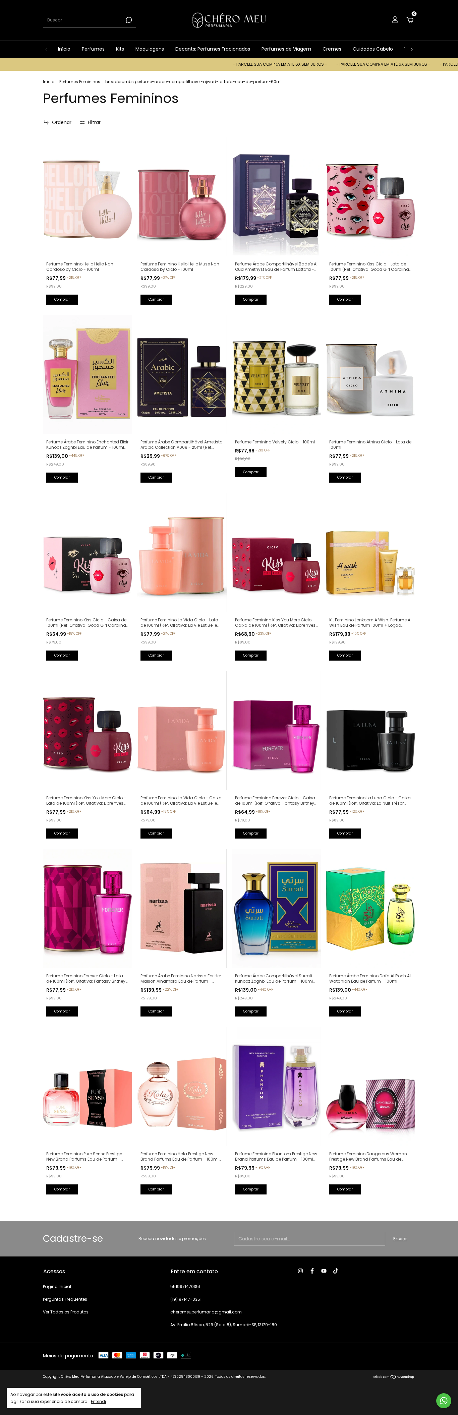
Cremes (332, 49)
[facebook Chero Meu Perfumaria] (312, 1271)
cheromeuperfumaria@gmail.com (206, 1312)
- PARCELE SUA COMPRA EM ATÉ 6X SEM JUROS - (239, 64)
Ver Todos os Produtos (66, 1312)
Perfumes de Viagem (286, 49)
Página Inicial (57, 1286)
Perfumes (93, 49)
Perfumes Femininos (79, 81)
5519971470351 (185, 1286)
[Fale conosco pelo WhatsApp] (443, 1400)
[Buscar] (128, 20)
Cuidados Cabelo (373, 49)
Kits (120, 49)
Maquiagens (149, 49)
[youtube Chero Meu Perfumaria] (324, 1271)
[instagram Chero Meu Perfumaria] (300, 1271)
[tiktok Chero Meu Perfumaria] (335, 1271)
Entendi (98, 1401)
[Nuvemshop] (394, 1377)
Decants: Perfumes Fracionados (212, 49)
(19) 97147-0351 (186, 1299)
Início (64, 49)
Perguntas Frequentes (65, 1299)
